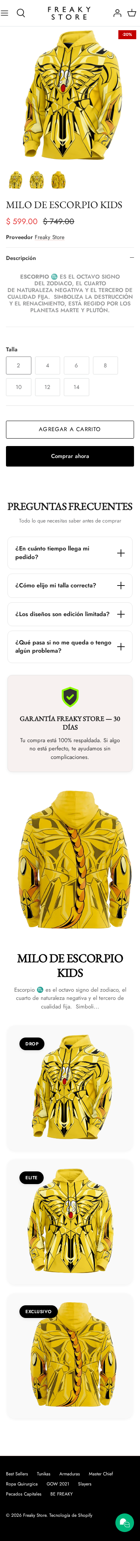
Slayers (84, 1484)
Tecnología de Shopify (70, 1515)
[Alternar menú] (8, 13)
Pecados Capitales (23, 1494)
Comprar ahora (70, 456)
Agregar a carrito (70, 429)
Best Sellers (17, 1474)
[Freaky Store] (70, 13)
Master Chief (101, 1474)
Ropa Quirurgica (22, 1484)
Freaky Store (50, 237)
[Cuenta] (115, 13)
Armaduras (69, 1474)
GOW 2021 (58, 1484)
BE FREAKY (61, 1494)
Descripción (21, 258)
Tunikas (43, 1474)
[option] (70, 96)
